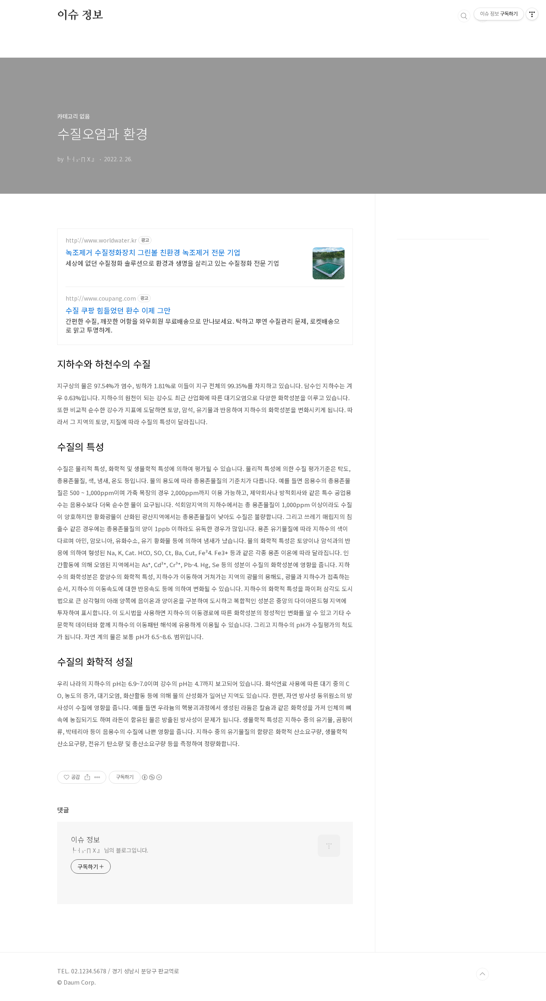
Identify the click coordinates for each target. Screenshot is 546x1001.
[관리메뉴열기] (532, 14)
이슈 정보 (80, 15)
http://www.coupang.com (101, 298)
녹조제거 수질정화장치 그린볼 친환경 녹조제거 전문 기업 (153, 252)
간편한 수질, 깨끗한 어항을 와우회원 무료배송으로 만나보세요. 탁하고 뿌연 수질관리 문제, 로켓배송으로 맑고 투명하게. (203, 325)
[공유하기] (87, 777)
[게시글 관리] (97, 777)
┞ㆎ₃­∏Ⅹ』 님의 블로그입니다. (109, 850)
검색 (464, 16)
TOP (482, 974)
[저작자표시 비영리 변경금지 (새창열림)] (151, 777)
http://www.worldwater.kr (101, 240)
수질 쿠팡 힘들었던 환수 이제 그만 (118, 310)
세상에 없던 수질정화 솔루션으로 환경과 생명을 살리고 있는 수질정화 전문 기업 (172, 262)
